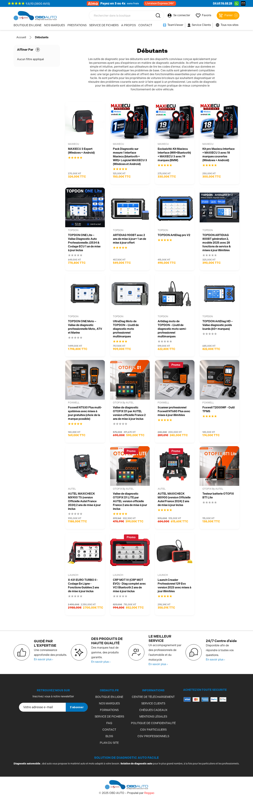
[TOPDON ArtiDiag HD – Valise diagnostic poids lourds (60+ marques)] (219, 293)
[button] (205, 713)
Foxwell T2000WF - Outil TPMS (218, 409)
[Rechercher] (158, 15)
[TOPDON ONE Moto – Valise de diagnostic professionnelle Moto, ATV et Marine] (85, 293)
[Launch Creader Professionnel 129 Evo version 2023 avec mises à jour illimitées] (174, 552)
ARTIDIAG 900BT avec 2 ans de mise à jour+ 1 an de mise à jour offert (129, 238)
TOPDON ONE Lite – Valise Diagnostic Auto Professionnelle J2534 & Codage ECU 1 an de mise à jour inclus (84, 242)
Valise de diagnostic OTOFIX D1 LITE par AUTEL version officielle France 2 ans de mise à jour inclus (130, 501)
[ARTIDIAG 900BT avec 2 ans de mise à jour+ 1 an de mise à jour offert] (130, 207)
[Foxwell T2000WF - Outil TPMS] (219, 380)
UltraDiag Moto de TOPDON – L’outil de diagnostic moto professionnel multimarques (126, 329)
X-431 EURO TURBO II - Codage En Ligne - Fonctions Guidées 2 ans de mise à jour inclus (83, 585)
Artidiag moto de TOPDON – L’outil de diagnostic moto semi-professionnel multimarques (172, 329)
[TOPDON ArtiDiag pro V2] (174, 207)
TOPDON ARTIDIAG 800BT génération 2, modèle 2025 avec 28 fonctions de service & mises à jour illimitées (216, 242)
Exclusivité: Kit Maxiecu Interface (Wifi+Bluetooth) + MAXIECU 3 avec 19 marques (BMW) (174, 154)
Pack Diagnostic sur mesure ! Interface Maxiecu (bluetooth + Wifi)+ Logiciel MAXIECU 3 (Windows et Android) (130, 156)
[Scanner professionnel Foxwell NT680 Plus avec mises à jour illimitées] (174, 380)
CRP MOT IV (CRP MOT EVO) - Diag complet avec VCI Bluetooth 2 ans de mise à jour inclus (129, 585)
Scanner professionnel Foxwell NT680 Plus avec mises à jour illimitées (174, 411)
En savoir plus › (43, 659)
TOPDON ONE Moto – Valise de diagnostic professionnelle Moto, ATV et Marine (85, 327)
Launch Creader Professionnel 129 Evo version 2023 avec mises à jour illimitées (174, 585)
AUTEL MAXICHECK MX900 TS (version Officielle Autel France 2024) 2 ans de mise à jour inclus (84, 501)
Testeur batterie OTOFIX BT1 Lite (218, 495)
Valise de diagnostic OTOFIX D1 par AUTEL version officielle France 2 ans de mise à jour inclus (129, 413)
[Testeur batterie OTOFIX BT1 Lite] (219, 466)
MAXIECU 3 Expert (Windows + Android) (81, 150)
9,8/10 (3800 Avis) (38, 3)
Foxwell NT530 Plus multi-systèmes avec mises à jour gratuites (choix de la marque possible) (85, 413)
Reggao (149, 793)
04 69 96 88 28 (222, 3)
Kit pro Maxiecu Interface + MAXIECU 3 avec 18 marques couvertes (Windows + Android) (218, 154)
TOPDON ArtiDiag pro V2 (174, 235)
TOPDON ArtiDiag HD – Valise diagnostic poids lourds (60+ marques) (217, 325)
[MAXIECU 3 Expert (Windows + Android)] (85, 121)
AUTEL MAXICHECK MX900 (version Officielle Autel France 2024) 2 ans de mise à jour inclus (174, 499)
